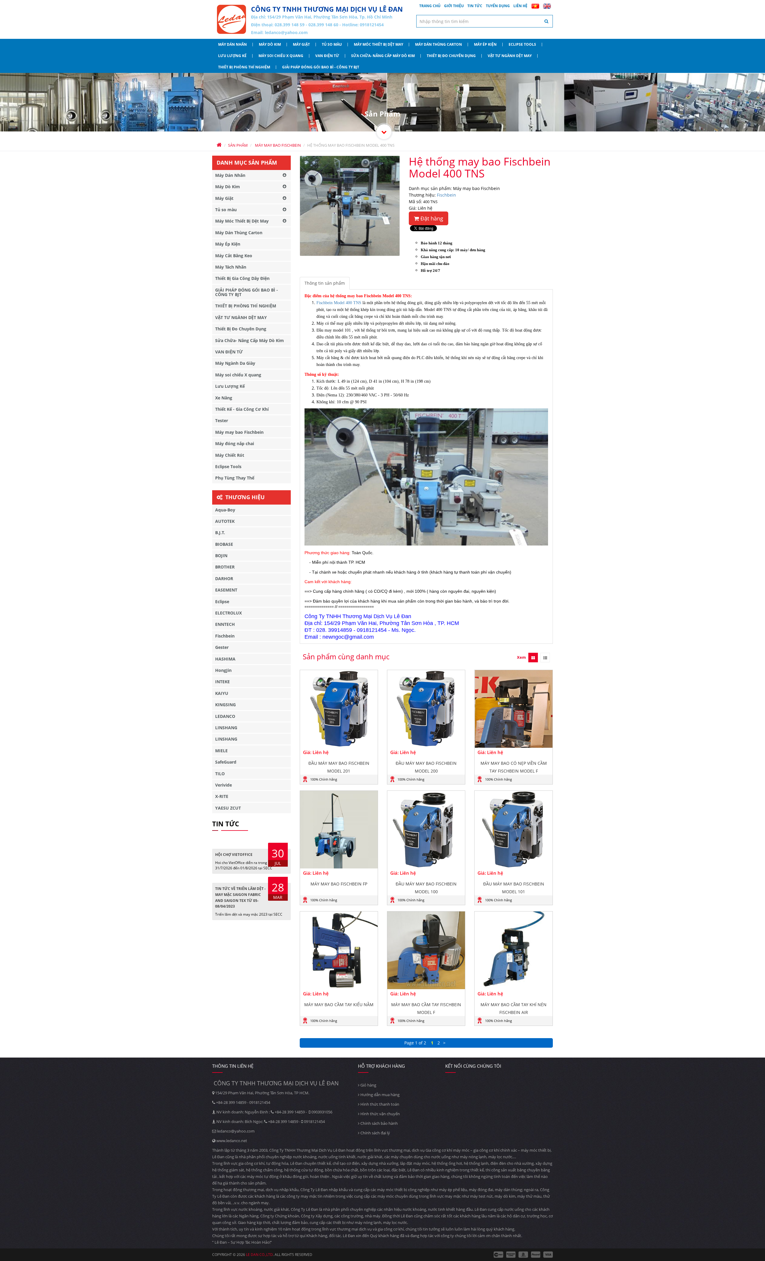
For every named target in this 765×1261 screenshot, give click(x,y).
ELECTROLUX (228, 613)
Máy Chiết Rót (229, 455)
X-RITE (221, 796)
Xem (521, 657)
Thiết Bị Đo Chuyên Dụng (451, 55)
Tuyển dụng (498, 5)
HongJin (223, 670)
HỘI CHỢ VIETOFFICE (234, 854)
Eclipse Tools (522, 44)
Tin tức (474, 5)
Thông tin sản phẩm (325, 283)
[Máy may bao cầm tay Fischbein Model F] (426, 950)
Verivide (223, 785)
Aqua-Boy (225, 510)
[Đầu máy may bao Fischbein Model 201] (339, 709)
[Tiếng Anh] (547, 6)
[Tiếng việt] (535, 6)
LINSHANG (226, 727)
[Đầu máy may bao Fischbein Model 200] (426, 709)
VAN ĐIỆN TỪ (327, 55)
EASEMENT (226, 590)
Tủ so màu (332, 44)
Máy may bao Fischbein (239, 432)
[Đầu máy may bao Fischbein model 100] (426, 829)
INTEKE (222, 681)
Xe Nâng (223, 398)
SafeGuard (225, 762)
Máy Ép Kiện (485, 44)
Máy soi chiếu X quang (280, 55)
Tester (221, 420)
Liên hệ (520, 5)
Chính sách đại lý (374, 1133)
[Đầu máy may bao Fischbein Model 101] (513, 829)
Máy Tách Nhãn (230, 267)
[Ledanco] (384, 132)
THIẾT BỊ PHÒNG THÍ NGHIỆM (244, 67)
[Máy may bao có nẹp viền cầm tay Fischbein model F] (513, 709)
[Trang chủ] (231, 19)
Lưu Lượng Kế (232, 55)
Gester (222, 647)
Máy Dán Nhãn (232, 44)
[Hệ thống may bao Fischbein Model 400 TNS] (350, 206)
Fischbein (446, 195)
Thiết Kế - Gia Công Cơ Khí (242, 409)
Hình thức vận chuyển (379, 1113)
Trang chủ (429, 5)
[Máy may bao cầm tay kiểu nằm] (339, 950)
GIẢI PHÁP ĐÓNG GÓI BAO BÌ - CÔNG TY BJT (320, 67)
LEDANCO (225, 716)
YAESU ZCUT (228, 808)
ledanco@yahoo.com (286, 32)
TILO (220, 773)
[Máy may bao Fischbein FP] (339, 829)
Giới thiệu (454, 5)
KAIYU (221, 693)
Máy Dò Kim (270, 44)
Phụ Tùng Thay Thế (234, 478)
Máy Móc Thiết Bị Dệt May (378, 44)
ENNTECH (225, 624)
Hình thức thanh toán (379, 1104)
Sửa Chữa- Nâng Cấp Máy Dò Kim (383, 55)
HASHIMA (225, 659)
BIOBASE (224, 544)
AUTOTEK (225, 521)
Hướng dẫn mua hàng (379, 1094)
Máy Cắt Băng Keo (233, 255)
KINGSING (225, 704)
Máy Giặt (301, 44)
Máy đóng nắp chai (234, 443)
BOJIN (221, 555)
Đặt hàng (431, 218)
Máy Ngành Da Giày (235, 363)
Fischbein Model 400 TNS (338, 303)
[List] (545, 657)
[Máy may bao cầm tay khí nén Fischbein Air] (513, 950)
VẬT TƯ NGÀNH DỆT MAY (510, 55)
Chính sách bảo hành (378, 1123)
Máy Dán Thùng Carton (438, 44)
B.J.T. (220, 532)
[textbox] (484, 21)
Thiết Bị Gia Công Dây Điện (242, 278)
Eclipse (222, 601)
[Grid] (533, 657)
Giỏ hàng (367, 1085)
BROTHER (225, 567)
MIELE (221, 750)
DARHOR (224, 578)
